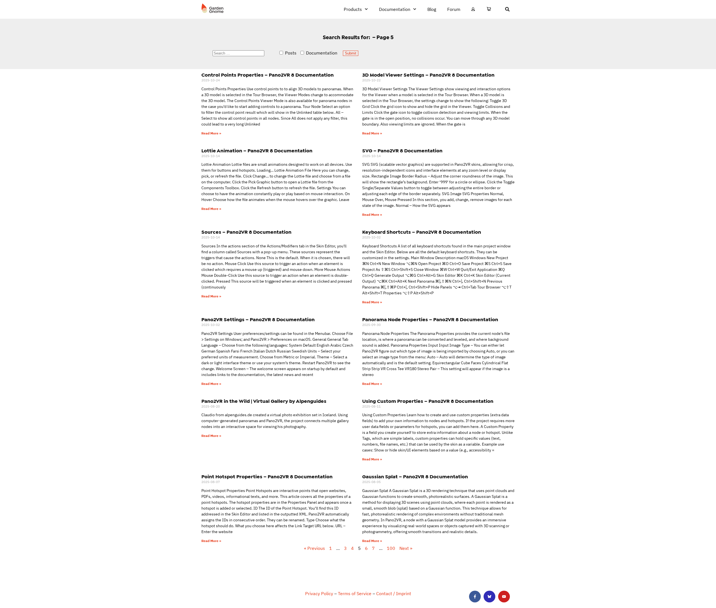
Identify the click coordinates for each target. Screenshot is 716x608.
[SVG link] (212, 8)
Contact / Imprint (393, 593)
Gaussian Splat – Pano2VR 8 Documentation (415, 476)
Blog (431, 9)
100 (391, 548)
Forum (453, 9)
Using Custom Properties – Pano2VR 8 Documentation (427, 401)
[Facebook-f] (475, 596)
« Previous (314, 548)
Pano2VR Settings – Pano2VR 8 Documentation (258, 319)
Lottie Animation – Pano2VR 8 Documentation (256, 150)
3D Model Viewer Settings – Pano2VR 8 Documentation (428, 74)
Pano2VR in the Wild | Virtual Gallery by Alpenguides (263, 401)
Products (353, 9)
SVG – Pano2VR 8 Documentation (402, 150)
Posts (290, 53)
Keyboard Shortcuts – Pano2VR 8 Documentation (421, 232)
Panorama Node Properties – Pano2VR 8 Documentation (430, 319)
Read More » (211, 133)
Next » (405, 548)
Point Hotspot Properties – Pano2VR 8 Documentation (267, 476)
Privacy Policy (319, 593)
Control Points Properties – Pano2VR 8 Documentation (267, 74)
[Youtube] (504, 596)
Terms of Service (354, 593)
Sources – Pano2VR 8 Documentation (246, 232)
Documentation (394, 9)
